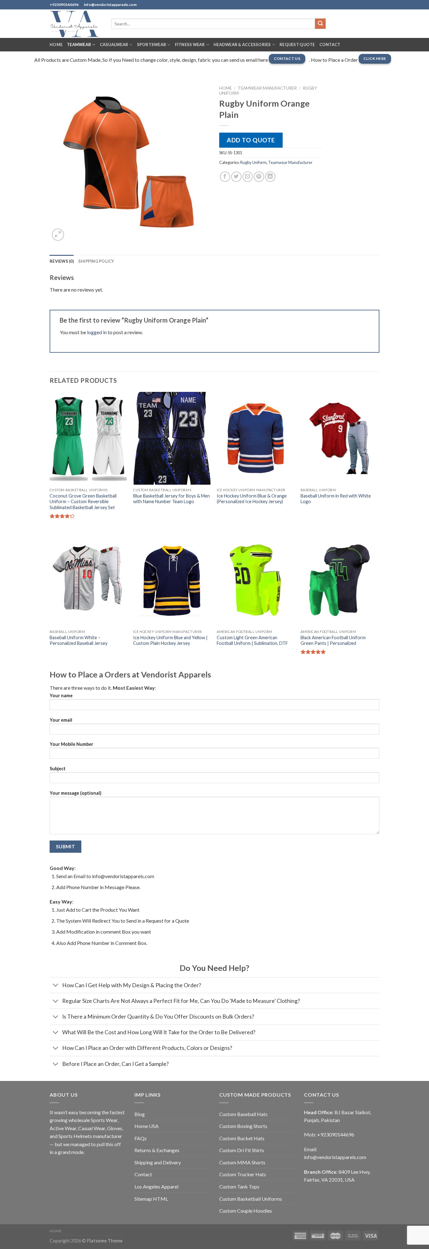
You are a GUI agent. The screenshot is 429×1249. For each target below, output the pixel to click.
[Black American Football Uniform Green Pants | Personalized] (339, 580)
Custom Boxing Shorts (243, 1126)
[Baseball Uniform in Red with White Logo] (339, 438)
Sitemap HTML (151, 1199)
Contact (329, 44)
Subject (58, 768)
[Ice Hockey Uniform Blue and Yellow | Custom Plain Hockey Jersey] (172, 580)
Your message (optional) (75, 793)
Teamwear (79, 44)
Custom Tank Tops (239, 1186)
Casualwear (114, 44)
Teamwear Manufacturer (267, 88)
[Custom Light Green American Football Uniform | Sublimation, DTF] (255, 580)
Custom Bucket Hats (241, 1138)
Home (56, 44)
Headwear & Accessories (242, 44)
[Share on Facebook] (225, 176)
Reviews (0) (62, 261)
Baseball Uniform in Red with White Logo (336, 498)
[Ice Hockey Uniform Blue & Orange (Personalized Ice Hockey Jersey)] (255, 438)
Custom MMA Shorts (242, 1162)
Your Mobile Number (71, 744)
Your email (61, 720)
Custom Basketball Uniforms (250, 1199)
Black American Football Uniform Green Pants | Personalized (333, 640)
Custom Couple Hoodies (245, 1211)
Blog (139, 1114)
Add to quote (251, 140)
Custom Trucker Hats (242, 1174)
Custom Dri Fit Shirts (241, 1150)
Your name (61, 695)
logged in (97, 332)
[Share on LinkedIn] (270, 176)
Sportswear (151, 44)
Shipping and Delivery (157, 1162)
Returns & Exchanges (156, 1150)
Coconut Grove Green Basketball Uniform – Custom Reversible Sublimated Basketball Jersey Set (83, 501)
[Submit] (320, 23)
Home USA (146, 1126)
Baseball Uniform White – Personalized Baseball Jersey (78, 640)
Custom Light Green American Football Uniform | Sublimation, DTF (252, 640)
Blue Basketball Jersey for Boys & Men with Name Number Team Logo (171, 498)
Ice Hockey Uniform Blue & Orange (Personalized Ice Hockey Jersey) (252, 498)
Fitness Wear (190, 44)
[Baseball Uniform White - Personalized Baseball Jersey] (88, 580)
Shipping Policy (96, 261)
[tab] (62, 261)
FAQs (140, 1138)
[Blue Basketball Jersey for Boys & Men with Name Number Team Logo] (172, 438)
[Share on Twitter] (236, 176)
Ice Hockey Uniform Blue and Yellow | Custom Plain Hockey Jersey (170, 640)
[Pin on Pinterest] (259, 176)
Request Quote (297, 44)
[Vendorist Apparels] (76, 23)
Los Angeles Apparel (156, 1186)
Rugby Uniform (253, 162)
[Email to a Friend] (247, 176)
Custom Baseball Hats (243, 1114)
